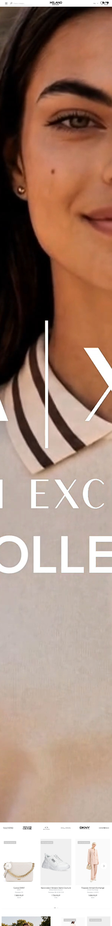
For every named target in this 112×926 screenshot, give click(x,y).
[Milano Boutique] (56, 3)
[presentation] (8, 866)
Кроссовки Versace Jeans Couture (56, 888)
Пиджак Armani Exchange (92, 888)
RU (94, 3)
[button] (11, 3)
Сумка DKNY (18, 888)
